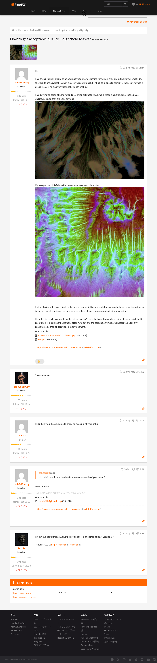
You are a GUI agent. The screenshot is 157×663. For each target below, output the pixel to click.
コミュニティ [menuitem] (59, 11)
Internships (109, 637)
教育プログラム (41, 645)
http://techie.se (58, 544)
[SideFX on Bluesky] (130, 659)
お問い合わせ (110, 641)
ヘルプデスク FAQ (66, 626)
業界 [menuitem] (44, 11)
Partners (15, 634)
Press (107, 626)
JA (136, 4)
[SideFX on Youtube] (148, 659)
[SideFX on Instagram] (124, 659)
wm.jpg (41, 339)
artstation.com (91, 347)
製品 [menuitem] (33, 11)
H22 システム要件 (66, 630)
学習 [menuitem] (74, 11)
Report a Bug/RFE (65, 637)
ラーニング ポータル (43, 621)
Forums (22, 30)
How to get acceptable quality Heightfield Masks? (72, 30)
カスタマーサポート (66, 621)
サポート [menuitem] (87, 11)
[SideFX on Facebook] (112, 659)
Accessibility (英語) (90, 641)
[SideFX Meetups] (136, 659)
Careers (108, 623)
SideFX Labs (16, 630)
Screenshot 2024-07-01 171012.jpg (56, 335)
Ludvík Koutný (21, 82)
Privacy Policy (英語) (89, 628)
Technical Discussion (40, 30)
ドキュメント (63, 634)
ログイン (146, 4)
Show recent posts (21, 593)
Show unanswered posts (24, 597)
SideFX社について (113, 619)
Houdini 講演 (40, 634)
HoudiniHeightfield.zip (50, 501)
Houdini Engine (18, 623)
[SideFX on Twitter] (118, 659)
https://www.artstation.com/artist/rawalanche (58, 347)
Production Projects (39, 639)
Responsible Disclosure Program (90, 647)
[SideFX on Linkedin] (154, 659)
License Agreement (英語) (89, 636)
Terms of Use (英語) (89, 621)
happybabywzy (21, 386)
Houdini (14, 619)
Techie (21, 548)
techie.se (73, 544)
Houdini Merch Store (111, 632)
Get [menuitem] (100, 11)
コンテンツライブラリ (42, 628)
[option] (16, 52)
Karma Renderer (18, 626)
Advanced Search (138, 21)
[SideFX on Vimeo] (142, 659)
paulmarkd (21, 435)
